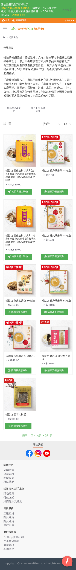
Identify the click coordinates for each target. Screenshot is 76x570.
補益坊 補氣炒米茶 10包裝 (56, 235)
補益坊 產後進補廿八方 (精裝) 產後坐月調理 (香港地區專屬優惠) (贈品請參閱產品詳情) (20, 240)
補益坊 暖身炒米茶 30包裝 (56, 300)
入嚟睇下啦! (18, 15)
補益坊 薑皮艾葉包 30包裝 (20, 300)
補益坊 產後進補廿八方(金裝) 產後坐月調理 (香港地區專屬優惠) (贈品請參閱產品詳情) (20, 175)
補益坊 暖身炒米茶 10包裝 (56, 170)
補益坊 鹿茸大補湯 (15, 414)
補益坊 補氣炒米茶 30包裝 (20, 356)
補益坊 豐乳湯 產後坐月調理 (56, 358)
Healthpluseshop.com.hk (16, 8)
